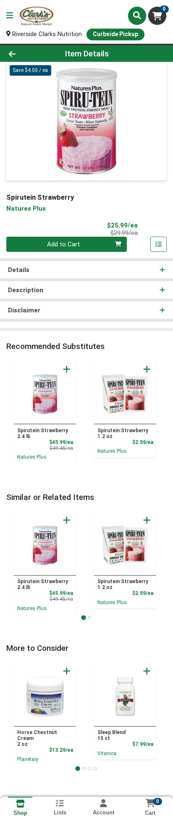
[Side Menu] (9, 15)
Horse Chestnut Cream (37, 738)
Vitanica (106, 753)
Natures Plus (32, 457)
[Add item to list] (158, 244)
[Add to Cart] (66, 369)
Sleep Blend (111, 735)
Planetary (28, 759)
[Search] (137, 15)
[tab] (83, 617)
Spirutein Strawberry (42, 433)
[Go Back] (26, 53)
